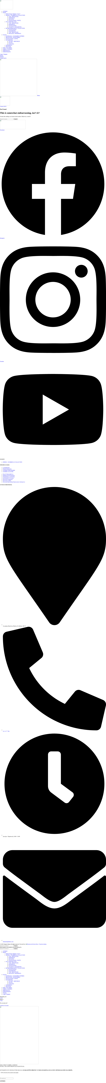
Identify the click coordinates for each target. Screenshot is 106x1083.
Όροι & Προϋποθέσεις (8, 474)
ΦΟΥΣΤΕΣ (11, 19)
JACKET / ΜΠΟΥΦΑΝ (14, 41)
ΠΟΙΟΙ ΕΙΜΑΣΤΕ (7, 469)
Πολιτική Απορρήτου (8, 479)
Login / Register (6, 994)
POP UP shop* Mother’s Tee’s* (13, 14)
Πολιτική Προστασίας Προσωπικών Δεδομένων (14, 482)
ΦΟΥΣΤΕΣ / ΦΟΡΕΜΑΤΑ (15, 33)
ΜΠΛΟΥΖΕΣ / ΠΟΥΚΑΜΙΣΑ (13, 37)
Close (1, 998)
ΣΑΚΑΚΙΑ (11, 44)
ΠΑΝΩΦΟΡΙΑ (12, 31)
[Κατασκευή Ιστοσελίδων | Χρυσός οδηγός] (36, 944)
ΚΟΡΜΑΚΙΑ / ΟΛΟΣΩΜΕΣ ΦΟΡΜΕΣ (15, 36)
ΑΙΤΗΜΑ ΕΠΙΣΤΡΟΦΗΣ (9, 470)
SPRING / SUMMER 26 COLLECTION (15, 15)
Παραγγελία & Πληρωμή (8, 475)
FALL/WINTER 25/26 (11, 21)
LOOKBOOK (6, 467)
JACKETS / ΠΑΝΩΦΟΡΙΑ (15, 27)
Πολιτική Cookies (7, 480)
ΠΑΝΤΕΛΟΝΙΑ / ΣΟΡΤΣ (15, 20)
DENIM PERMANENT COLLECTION (15, 28)
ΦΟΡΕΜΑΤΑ (12, 17)
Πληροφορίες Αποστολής (9, 476)
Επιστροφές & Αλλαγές (8, 478)
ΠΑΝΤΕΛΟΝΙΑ (12, 25)
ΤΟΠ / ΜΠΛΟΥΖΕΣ (13, 16)
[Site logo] (6, 8)
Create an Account (4, 1005)
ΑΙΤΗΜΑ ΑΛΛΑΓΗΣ (8, 471)
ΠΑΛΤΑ (11, 42)
